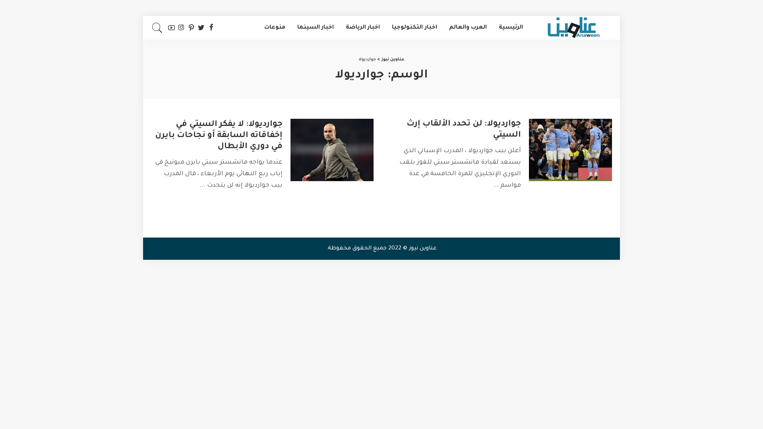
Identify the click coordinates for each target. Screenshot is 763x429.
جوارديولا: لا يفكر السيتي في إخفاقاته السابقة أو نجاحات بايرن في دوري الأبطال (219, 135)
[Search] (157, 28)
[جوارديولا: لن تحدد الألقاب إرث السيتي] (570, 150)
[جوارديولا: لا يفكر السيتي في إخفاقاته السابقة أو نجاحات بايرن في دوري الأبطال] (332, 150)
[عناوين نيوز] (573, 28)
